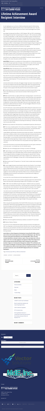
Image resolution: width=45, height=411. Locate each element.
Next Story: (35, 261)
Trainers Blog (17, 292)
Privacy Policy (24, 404)
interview (8, 251)
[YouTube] (6, 3)
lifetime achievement (20, 251)
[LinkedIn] (8, 3)
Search (28, 275)
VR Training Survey (18, 310)
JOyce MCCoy (13, 251)
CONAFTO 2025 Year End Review (21, 300)
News (15, 290)
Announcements (17, 284)
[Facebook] (2, 3)
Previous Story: (9, 261)
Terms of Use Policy (31, 404)
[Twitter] (4, 3)
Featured (16, 287)
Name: (2, 337)
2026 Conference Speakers (20, 307)
